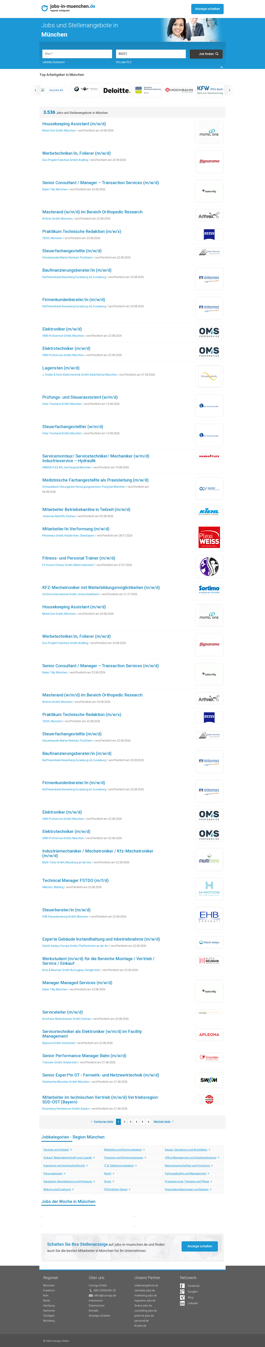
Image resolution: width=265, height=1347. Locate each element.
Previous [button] (35, 90)
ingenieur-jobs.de (145, 1300)
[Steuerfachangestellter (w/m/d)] (209, 435)
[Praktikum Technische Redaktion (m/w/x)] (209, 234)
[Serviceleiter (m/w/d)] (209, 1012)
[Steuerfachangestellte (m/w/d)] (209, 252)
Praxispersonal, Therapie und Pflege (187, 1181)
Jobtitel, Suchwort (53, 62)
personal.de (141, 1320)
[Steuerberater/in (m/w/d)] (209, 918)
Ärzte (107, 1181)
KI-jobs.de (140, 1325)
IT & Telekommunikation (119, 1165)
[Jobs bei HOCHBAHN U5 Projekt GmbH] (179, 90)
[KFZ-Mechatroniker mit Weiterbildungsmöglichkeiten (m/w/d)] (209, 589)
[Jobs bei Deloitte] (117, 90)
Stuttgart (49, 1315)
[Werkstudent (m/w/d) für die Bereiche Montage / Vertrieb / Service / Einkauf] (209, 960)
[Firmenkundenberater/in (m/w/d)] (209, 308)
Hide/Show (222, 67)
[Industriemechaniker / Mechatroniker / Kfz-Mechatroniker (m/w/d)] (209, 859)
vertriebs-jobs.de (144, 1290)
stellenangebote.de (146, 1285)
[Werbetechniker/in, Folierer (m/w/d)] (209, 162)
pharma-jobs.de (144, 1315)
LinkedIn (193, 1303)
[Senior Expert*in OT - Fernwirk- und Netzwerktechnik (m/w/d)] (209, 1080)
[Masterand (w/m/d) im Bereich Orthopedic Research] (209, 215)
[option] (54, 90)
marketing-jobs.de (145, 1295)
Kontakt (93, 1310)
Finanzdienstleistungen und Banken (187, 1189)
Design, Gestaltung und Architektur (186, 1149)
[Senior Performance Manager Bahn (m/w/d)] (209, 1057)
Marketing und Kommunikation (123, 1149)
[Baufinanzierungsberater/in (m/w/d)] (209, 278)
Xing (190, 1297)
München (49, 1285)
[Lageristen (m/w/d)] (209, 376)
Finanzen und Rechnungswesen (123, 1157)
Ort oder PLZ (124, 62)
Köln (45, 1295)
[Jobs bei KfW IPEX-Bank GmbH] (210, 90)
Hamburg (49, 1305)
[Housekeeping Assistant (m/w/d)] (209, 132)
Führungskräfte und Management (185, 1173)
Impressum (96, 1300)
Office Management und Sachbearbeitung (190, 1157)
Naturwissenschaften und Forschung (187, 1165)
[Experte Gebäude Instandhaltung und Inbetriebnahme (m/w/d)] (209, 942)
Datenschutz (97, 1305)
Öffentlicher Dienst (115, 1189)
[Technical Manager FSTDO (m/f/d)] (209, 889)
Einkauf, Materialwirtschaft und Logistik (67, 1157)
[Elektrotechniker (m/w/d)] (209, 352)
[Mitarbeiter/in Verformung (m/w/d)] (209, 537)
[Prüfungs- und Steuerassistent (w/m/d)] (209, 405)
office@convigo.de (105, 1295)
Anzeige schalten (207, 9)
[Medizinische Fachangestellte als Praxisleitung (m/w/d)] (209, 488)
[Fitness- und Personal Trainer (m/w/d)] (209, 566)
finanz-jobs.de (143, 1305)
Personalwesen (52, 1173)
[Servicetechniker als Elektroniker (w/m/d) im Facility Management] (209, 1034)
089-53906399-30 (105, 1290)
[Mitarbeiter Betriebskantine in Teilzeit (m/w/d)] (209, 511)
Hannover (49, 1310)
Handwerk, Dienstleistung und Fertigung (67, 1181)
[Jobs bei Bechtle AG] (54, 90)
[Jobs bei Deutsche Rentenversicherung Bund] (148, 90)
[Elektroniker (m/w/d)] (209, 332)
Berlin (46, 1300)
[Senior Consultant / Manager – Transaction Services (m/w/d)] (209, 191)
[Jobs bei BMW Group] (85, 90)
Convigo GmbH (98, 1285)
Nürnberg (49, 1320)
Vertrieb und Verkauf (56, 1149)
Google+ (193, 1291)
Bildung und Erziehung (57, 1189)
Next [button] (229, 90)
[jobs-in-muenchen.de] (68, 8)
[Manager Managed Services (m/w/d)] (209, 991)
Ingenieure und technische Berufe (64, 1165)
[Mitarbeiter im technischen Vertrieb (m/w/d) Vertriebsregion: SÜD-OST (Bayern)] (209, 1099)
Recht (107, 1173)
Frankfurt (49, 1290)
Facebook (194, 1285)
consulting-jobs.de (145, 1310)
